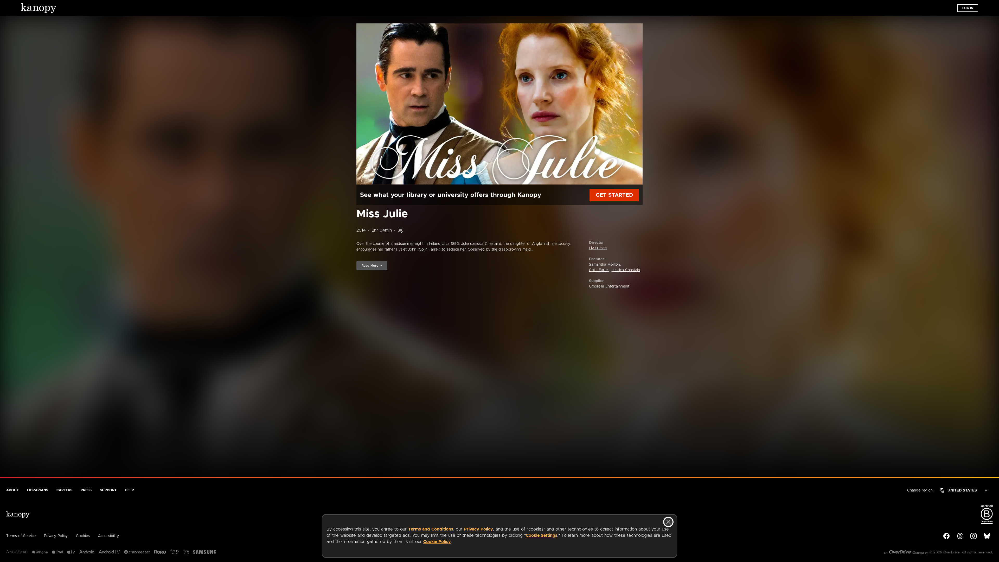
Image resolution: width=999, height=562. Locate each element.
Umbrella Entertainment (609, 286)
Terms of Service (21, 536)
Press (86, 490)
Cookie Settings (541, 535)
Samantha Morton (604, 264)
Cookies (83, 536)
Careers (64, 490)
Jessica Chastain (626, 270)
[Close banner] (668, 522)
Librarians (37, 490)
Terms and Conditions (430, 529)
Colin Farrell (599, 270)
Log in (967, 8)
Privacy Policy (478, 529)
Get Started (614, 195)
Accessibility (108, 536)
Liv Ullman (598, 248)
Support (108, 490)
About (12, 490)
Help (129, 490)
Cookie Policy (437, 542)
